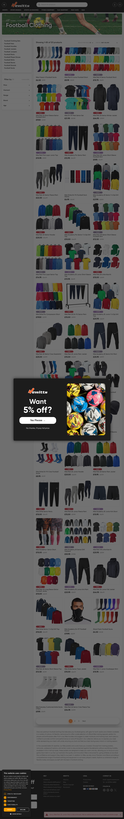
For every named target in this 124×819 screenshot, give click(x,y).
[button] (16, 814)
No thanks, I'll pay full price (37, 428)
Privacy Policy (8, 790)
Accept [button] (9, 809)
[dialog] (16, 793)
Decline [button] (22, 809)
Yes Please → (37, 420)
